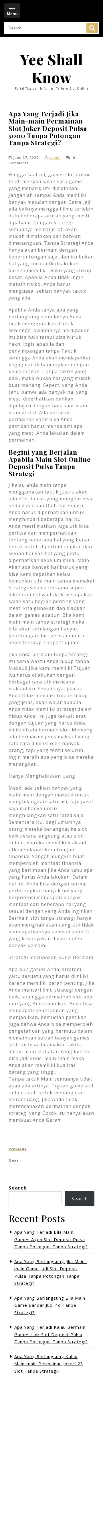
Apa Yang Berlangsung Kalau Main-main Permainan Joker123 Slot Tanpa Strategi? (48, 1364)
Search (92, 28)
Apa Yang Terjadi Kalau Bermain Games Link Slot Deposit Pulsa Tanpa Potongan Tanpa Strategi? (51, 1334)
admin (55, 157)
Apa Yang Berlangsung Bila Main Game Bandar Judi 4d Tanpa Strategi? (49, 1305)
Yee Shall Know (51, 68)
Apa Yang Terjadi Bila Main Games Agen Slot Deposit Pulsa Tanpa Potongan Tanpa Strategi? (51, 1239)
